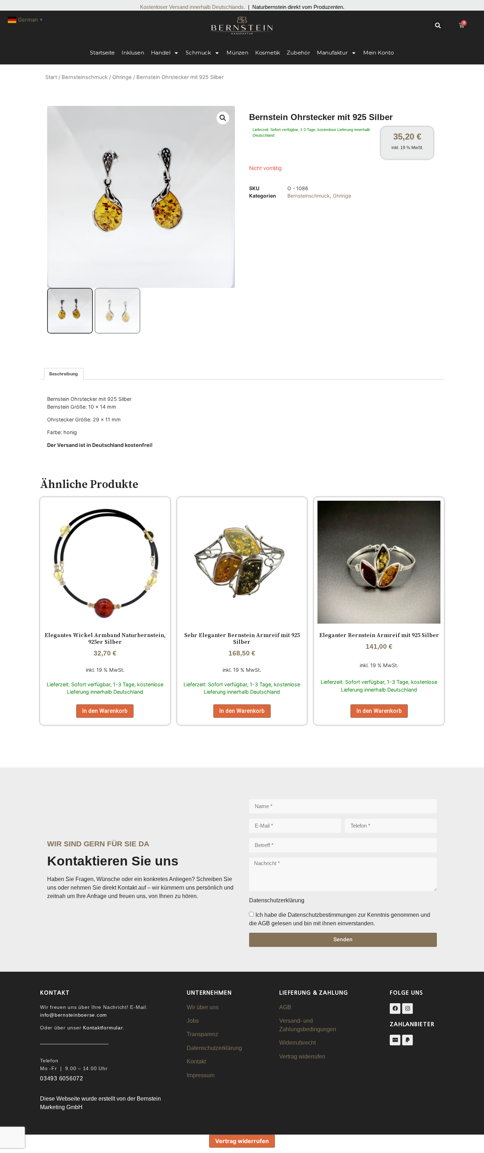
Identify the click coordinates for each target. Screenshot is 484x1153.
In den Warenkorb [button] (105, 711)
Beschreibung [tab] (63, 373)
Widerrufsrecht (297, 1043)
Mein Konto (378, 52)
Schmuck (198, 52)
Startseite (102, 52)
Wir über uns (203, 1007)
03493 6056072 (61, 1078)
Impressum (200, 1075)
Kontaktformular (102, 1027)
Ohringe (122, 77)
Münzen (237, 52)
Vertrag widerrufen (302, 1056)
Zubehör (298, 52)
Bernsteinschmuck (85, 77)
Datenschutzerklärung (214, 1048)
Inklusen (133, 52)
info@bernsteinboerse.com (73, 1015)
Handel (160, 52)
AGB (285, 1007)
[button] (438, 25)
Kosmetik (267, 52)
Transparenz (202, 1034)
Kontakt (196, 1061)
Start (51, 77)
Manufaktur (332, 52)
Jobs (193, 1021)
